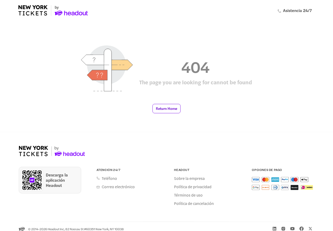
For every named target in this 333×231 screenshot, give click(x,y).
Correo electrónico (118, 186)
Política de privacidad (193, 186)
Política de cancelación (194, 203)
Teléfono (109, 178)
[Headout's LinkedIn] (274, 229)
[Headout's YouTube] (292, 229)
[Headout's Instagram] (283, 229)
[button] (166, 108)
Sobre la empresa (189, 178)
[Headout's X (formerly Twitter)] (310, 229)
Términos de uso (188, 195)
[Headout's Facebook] (301, 229)
